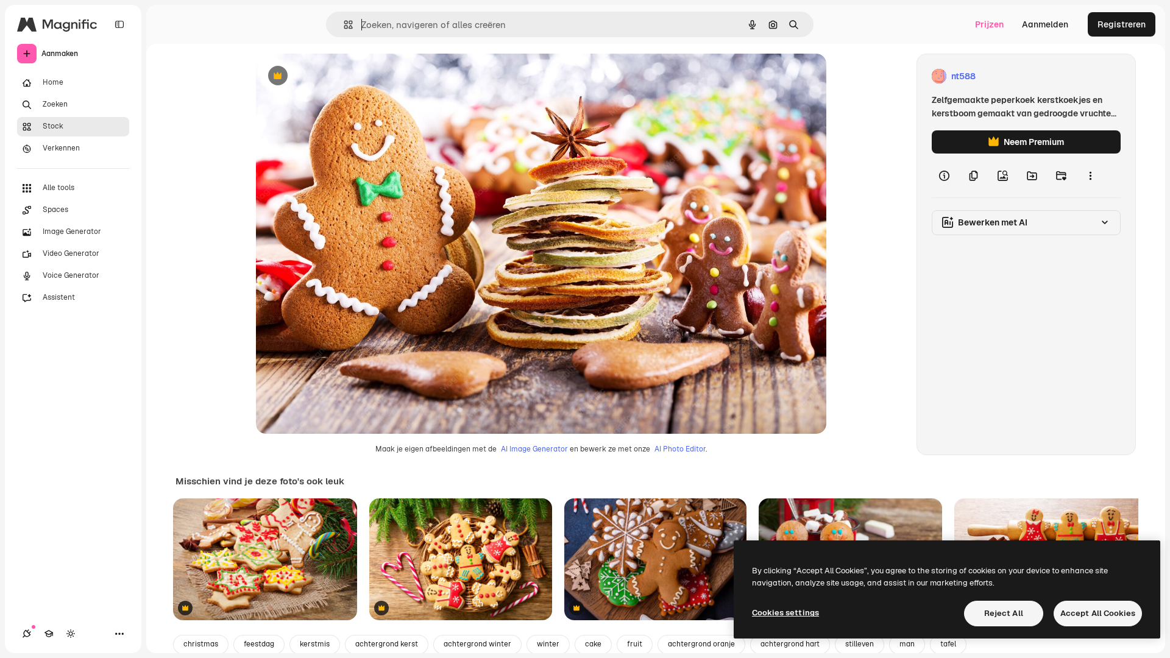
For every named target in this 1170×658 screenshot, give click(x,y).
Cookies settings (785, 612)
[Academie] (48, 633)
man (907, 644)
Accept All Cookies (1097, 613)
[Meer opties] (1090, 175)
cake (593, 644)
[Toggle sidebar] (119, 24)
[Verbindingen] (27, 633)
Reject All (1003, 613)
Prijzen (989, 24)
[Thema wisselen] (70, 633)
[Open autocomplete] (343, 24)
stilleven (859, 644)
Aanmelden (1045, 24)
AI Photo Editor (680, 449)
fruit (634, 644)
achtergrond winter (477, 644)
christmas (200, 644)
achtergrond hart (790, 644)
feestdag (259, 644)
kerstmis (315, 644)
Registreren (1121, 24)
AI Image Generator (534, 449)
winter (548, 644)
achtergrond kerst (386, 644)
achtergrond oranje (701, 644)
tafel (948, 644)
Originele (336, 76)
